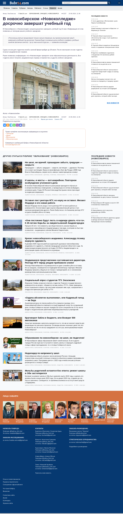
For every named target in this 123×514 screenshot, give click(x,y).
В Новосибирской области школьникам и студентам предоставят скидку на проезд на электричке (104, 71)
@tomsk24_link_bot (48, 466)
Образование (34, 13)
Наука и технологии (51, 214)
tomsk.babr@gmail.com (49, 468)
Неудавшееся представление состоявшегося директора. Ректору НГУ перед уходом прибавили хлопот (55, 261)
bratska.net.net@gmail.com (18, 440)
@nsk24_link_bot (48, 458)
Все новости (113, 103)
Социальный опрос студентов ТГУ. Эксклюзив (50, 280)
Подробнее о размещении (78, 446)
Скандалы (48, 194)
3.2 (15, 510)
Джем (8, 135)
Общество (48, 232)
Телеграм (9, 133)
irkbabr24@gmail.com (49, 443)
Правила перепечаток (10, 482)
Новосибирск (53, 13)
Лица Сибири (10, 396)
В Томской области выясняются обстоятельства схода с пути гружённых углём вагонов (104, 37)
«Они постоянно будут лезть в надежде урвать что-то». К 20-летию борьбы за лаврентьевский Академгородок (55, 221)
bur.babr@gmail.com (49, 435)
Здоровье (46, 174)
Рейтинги (37, 8)
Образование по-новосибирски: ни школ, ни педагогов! (54, 338)
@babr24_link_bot (16, 431)
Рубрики (22, 8)
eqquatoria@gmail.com (83, 435)
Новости (53, 8)
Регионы (7, 8)
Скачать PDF (59, 119)
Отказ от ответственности (11, 479)
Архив (60, 8)
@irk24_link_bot (47, 441)
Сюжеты (14, 8)
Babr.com (19, 3)
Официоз (43, 13)
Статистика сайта (9, 495)
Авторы (30, 8)
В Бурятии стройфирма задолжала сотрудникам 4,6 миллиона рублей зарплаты (102, 54)
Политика (53, 174)
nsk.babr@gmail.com (12, 144)
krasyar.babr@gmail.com (50, 452)
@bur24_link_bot (48, 433)
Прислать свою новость (43, 473)
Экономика (55, 274)
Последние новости (99, 16)
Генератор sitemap (46, 510)
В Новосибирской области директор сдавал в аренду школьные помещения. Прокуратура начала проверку (105, 219)
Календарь (6, 500)
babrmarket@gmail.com (84, 442)
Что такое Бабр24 (9, 488)
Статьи (45, 8)
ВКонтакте (10, 137)
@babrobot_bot (81, 433)
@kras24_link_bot (48, 450)
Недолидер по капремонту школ (42, 353)
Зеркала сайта (8, 503)
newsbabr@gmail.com (17, 433)
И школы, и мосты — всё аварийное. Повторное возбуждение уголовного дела (51, 181)
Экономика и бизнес (49, 365)
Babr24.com (23, 13)
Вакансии (6, 491)
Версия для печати (47, 119)
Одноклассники (12, 139)
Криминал (55, 194)
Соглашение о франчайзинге (13, 484)
